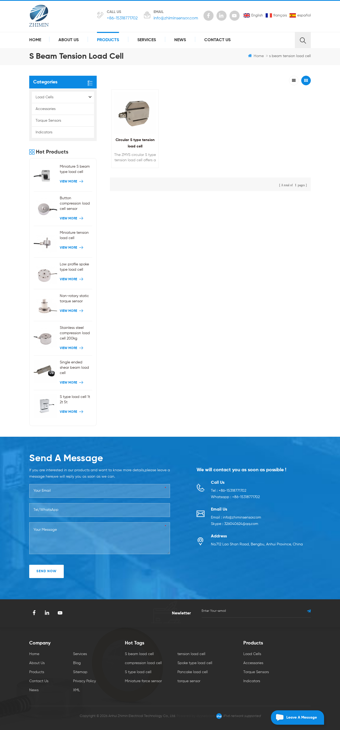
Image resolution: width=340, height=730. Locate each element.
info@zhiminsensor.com (176, 18)
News (180, 40)
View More (133, 171)
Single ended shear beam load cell (74, 367)
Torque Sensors (48, 120)
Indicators (44, 132)
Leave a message (301, 717)
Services (146, 40)
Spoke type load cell (194, 663)
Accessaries (46, 109)
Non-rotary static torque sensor (74, 298)
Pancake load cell (192, 672)
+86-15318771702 (122, 18)
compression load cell (143, 663)
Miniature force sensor (143, 681)
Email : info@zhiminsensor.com (236, 517)
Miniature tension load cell (74, 235)
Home (35, 40)
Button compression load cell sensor (75, 203)
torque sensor (188, 681)
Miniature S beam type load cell (75, 169)
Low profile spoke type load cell (74, 266)
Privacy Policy (84, 681)
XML (76, 690)
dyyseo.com (205, 716)
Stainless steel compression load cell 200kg (75, 333)
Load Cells (44, 97)
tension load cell (191, 654)
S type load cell (138, 672)
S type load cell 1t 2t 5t (75, 399)
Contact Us (217, 40)
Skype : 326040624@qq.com (234, 524)
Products (108, 40)
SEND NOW (46, 571)
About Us (68, 40)
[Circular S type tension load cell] (135, 113)
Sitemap (80, 672)
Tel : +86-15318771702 (228, 491)
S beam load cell (139, 654)
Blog (77, 663)
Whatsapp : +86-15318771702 (235, 497)
